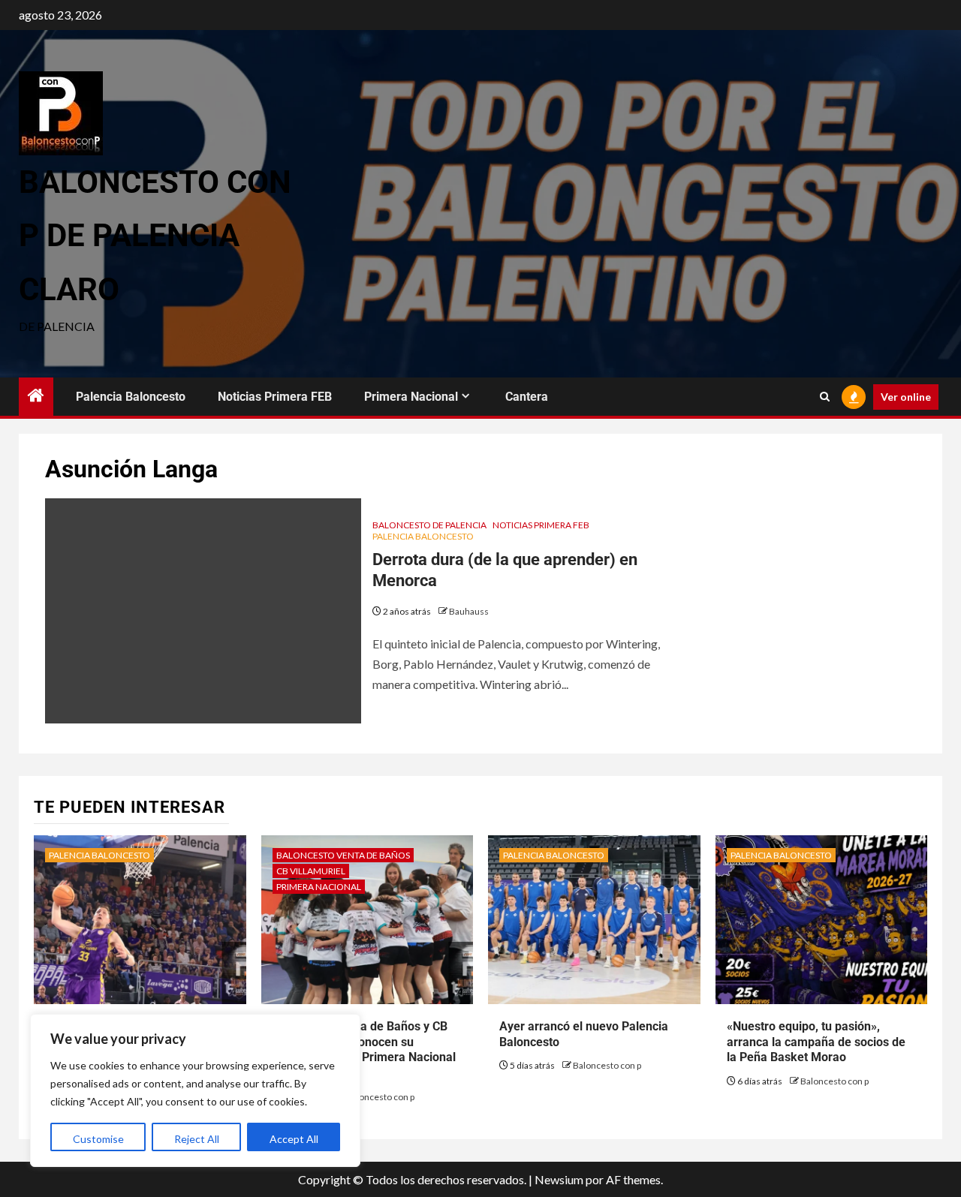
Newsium (559, 1179)
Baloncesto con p (380, 1096)
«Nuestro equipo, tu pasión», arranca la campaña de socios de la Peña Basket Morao (816, 1042)
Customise (98, 1138)
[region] (195, 1090)
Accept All (294, 1138)
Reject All (196, 1138)
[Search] (824, 397)
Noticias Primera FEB (275, 396)
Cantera (526, 396)
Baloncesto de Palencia (429, 525)
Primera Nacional (411, 396)
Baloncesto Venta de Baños (343, 855)
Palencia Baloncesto (130, 396)
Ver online (906, 396)
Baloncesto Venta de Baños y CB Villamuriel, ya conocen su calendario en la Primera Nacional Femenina (364, 1049)
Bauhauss (469, 611)
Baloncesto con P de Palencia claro (155, 236)
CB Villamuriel (310, 871)
